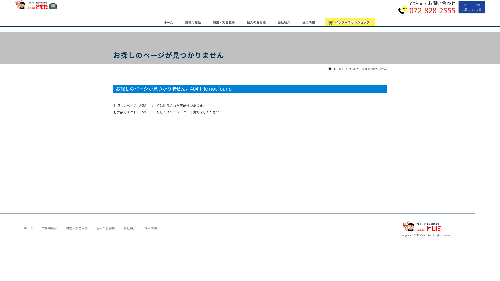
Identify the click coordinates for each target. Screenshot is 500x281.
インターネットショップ (352, 22)
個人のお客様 (256, 22)
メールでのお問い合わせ (472, 7)
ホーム (168, 22)
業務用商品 (193, 22)
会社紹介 (284, 22)
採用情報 (308, 22)
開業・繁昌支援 (224, 22)
